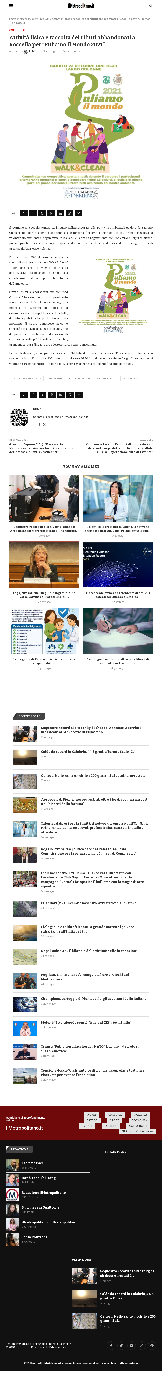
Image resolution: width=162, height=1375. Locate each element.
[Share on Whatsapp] (69, 213)
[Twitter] (121, 1345)
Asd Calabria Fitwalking (26, 378)
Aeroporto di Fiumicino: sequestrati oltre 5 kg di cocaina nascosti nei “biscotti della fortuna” (95, 802)
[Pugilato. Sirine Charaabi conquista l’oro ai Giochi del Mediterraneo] (25, 981)
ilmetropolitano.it (19, 18)
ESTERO (92, 1120)
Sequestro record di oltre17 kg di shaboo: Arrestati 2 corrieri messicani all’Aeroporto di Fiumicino (91, 730)
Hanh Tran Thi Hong (39, 1178)
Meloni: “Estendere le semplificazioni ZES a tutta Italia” (86, 1022)
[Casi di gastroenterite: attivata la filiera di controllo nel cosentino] (118, 631)
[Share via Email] (78, 213)
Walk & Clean (130, 378)
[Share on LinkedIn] (60, 213)
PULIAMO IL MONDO (79, 378)
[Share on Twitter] (42, 213)
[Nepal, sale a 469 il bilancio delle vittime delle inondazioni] (25, 957)
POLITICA (140, 1114)
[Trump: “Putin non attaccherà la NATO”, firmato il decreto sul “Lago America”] (25, 1052)
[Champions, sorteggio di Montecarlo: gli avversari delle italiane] (25, 1004)
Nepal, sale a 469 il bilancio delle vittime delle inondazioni (89, 951)
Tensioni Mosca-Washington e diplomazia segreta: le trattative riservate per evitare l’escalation (93, 1073)
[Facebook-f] (111, 1345)
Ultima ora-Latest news (137, 1131)
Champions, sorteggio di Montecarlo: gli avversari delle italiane (94, 999)
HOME (91, 1114)
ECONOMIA (139, 1120)
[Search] (151, 6)
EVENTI (87, 1126)
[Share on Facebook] (33, 213)
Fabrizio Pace (33, 1163)
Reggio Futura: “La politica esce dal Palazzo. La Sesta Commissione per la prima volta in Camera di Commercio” (89, 851)
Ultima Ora (81, 1259)
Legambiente (55, 378)
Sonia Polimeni (34, 1237)
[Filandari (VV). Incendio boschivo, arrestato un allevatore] (25, 909)
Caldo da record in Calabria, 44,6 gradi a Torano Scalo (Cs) (88, 752)
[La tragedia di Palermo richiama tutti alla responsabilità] (44, 631)
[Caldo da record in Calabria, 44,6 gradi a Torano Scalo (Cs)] (25, 757)
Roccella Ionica (106, 378)
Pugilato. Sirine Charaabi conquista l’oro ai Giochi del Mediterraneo (85, 977)
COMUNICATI (40, 18)
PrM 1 (37, 409)
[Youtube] (131, 1345)
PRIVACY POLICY (115, 1152)
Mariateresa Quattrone (40, 1207)
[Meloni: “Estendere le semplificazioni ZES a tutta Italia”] (25, 1028)
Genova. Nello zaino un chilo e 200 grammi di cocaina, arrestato (93, 776)
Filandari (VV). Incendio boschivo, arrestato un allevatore (88, 903)
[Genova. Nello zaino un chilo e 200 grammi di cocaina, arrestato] (25, 781)
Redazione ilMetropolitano (44, 1193)
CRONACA (115, 1114)
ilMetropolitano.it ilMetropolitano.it (51, 1222)
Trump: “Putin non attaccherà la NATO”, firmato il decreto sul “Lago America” (91, 1049)
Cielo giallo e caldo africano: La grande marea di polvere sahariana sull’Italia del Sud (87, 929)
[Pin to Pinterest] (51, 213)
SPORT (114, 1120)
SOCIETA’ (111, 1126)
